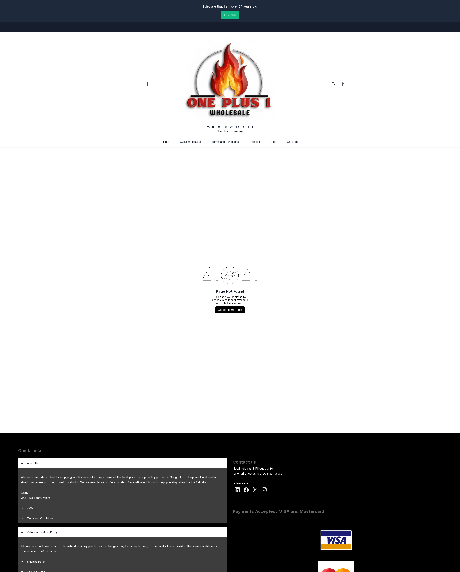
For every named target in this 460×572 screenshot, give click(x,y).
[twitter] (35, 27)
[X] (255, 489)
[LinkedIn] (237, 489)
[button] (333, 84)
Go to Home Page (230, 310)
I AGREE (230, 14)
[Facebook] (246, 489)
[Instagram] (264, 489)
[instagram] (40, 27)
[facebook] (29, 27)
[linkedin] (24, 27)
